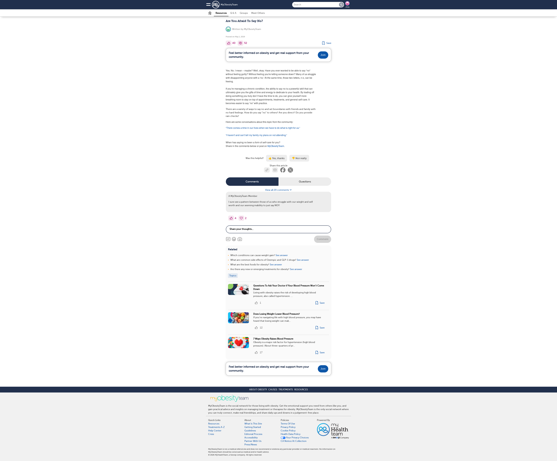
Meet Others (258, 13)
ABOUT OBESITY (258, 389)
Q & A (233, 13)
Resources (221, 13)
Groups (244, 13)
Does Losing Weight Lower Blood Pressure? (276, 314)
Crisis (211, 434)
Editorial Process (253, 434)
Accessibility (251, 437)
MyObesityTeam (229, 4)
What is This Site (253, 423)
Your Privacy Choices (297, 437)
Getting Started (252, 427)
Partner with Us (252, 441)
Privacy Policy (288, 427)
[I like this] (229, 43)
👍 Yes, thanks (276, 158)
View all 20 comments (277, 190)
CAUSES (272, 389)
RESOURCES (301, 389)
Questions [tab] (305, 181)
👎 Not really (299, 158)
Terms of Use (288, 423)
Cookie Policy (288, 430)
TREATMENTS (285, 389)
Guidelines (250, 430)
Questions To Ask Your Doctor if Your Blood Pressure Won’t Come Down (288, 287)
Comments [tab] (252, 181)
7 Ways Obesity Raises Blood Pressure (273, 338)
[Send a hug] (241, 218)
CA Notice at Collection (293, 441)
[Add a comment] (240, 43)
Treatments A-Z (216, 427)
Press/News (250, 444)
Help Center (214, 430)
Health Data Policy (290, 434)
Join (347, 7)
